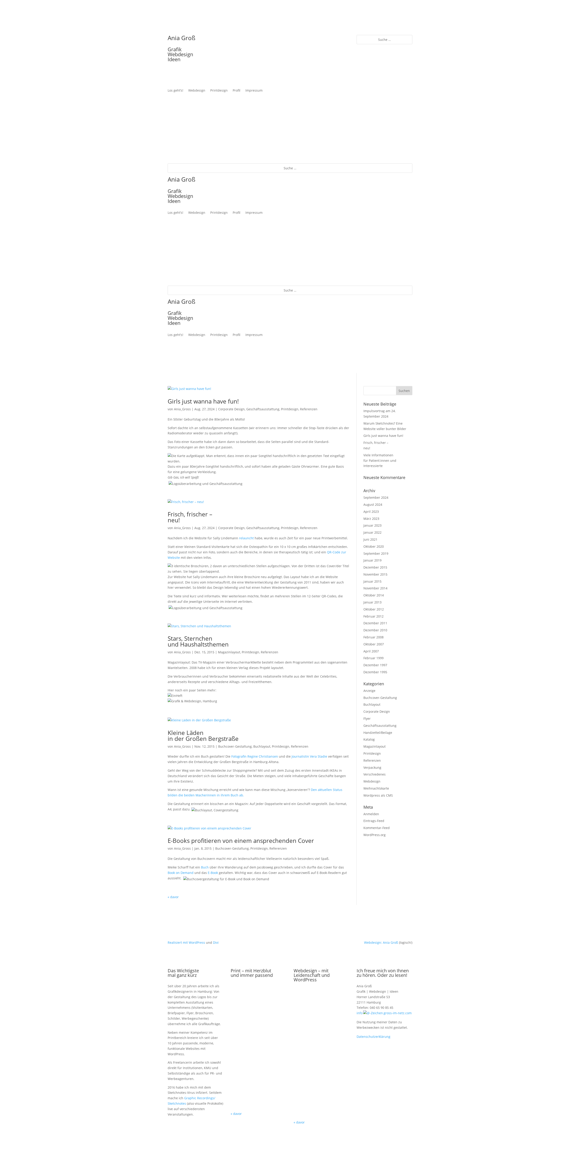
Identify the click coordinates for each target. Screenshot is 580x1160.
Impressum (254, 90)
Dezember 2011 (375, 623)
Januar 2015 (372, 581)
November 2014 (375, 588)
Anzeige (369, 690)
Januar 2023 (372, 525)
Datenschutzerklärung (373, 1036)
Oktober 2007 (373, 644)
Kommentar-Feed (376, 828)
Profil (236, 90)
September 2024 (375, 497)
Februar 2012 (373, 616)
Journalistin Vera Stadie (309, 756)
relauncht (246, 538)
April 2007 (371, 651)
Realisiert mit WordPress (186, 942)
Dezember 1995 (375, 672)
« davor (173, 897)
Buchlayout (261, 746)
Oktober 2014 (373, 595)
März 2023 (371, 518)
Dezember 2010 (375, 630)
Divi (216, 942)
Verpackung (372, 767)
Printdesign (219, 90)
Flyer (367, 718)
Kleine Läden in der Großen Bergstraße (203, 736)
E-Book (213, 873)
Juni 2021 (370, 539)
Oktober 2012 (373, 609)
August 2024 (372, 504)
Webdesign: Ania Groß (381, 942)
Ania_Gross (182, 409)
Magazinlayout (229, 652)
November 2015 (375, 574)
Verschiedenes (374, 774)
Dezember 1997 (375, 665)
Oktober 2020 (373, 546)
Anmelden (371, 814)
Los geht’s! (175, 90)
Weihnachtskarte (376, 788)
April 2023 (371, 511)
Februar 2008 (373, 637)
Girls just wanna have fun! (203, 401)
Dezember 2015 (375, 567)
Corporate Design (231, 409)
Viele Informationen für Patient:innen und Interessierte (379, 460)
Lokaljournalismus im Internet (321, 1095)
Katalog (369, 739)
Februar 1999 (373, 658)
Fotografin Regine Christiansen (254, 756)
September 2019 (375, 553)
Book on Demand (180, 873)
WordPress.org (374, 835)
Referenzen (308, 409)
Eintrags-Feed (373, 821)
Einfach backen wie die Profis (321, 1054)
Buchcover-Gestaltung (235, 746)
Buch (205, 867)
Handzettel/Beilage (377, 732)
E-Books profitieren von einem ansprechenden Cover (241, 841)
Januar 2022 (372, 532)
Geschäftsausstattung (262, 409)
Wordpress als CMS (378, 795)
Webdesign (196, 90)
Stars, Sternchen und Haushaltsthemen (198, 641)
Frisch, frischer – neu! (190, 517)
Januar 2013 (372, 602)
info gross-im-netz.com (384, 1013)
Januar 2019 (372, 560)
